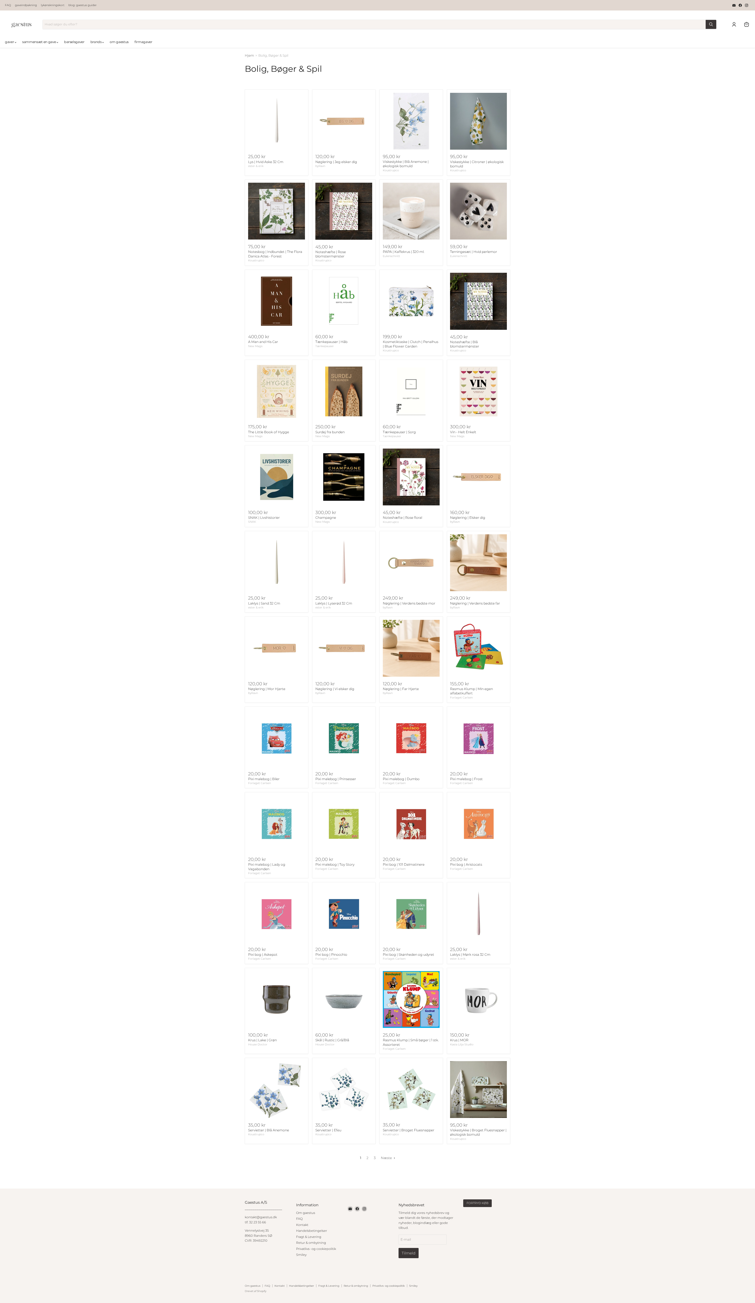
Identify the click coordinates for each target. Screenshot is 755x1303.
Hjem (249, 55)
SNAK (252, 521)
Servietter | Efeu (328, 1130)
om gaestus (119, 42)
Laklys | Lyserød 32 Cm (333, 603)
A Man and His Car (263, 342)
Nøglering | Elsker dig (467, 518)
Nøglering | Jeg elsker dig (336, 162)
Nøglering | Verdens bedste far (475, 603)
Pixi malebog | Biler (264, 779)
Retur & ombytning (311, 1243)
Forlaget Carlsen (461, 697)
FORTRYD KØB (477, 1203)
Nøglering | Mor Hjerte (266, 689)
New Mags (255, 346)
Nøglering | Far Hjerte (401, 689)
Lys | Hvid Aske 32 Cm (265, 162)
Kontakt (302, 1225)
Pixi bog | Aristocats (466, 864)
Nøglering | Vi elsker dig (334, 689)
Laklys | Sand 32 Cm (264, 603)
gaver (10, 42)
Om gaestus (305, 1213)
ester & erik (255, 166)
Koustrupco (391, 170)
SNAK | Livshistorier (264, 518)
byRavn (320, 166)
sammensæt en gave (39, 42)
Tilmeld (408, 1253)
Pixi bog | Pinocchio (331, 955)
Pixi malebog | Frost (466, 779)
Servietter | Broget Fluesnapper (408, 1130)
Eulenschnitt (391, 256)
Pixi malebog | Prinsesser (335, 779)
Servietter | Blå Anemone (268, 1130)
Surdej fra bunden (330, 432)
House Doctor (257, 1044)
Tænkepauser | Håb (331, 342)
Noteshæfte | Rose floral (402, 518)
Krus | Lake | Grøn (262, 1040)
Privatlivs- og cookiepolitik (316, 1249)
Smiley (301, 1255)
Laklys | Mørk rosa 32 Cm (470, 955)
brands (96, 42)
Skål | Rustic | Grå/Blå (332, 1040)
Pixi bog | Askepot (262, 955)
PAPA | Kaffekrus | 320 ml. (403, 252)
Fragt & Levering (308, 1237)
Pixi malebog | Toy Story (334, 864)
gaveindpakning (26, 5)
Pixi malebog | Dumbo (401, 779)
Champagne (325, 518)
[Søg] (711, 24)
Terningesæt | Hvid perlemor (473, 252)
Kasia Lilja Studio (461, 1044)
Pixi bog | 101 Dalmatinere (403, 864)
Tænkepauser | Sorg (399, 432)
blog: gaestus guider (82, 5)
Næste (387, 1158)
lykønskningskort (52, 5)
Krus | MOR (459, 1040)
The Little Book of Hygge (268, 432)
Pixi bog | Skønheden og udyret (408, 955)
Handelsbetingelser (311, 1231)
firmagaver (143, 42)
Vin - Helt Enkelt (463, 432)
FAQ (8, 5)
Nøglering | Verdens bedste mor (409, 603)
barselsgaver (74, 42)
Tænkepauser (324, 346)
